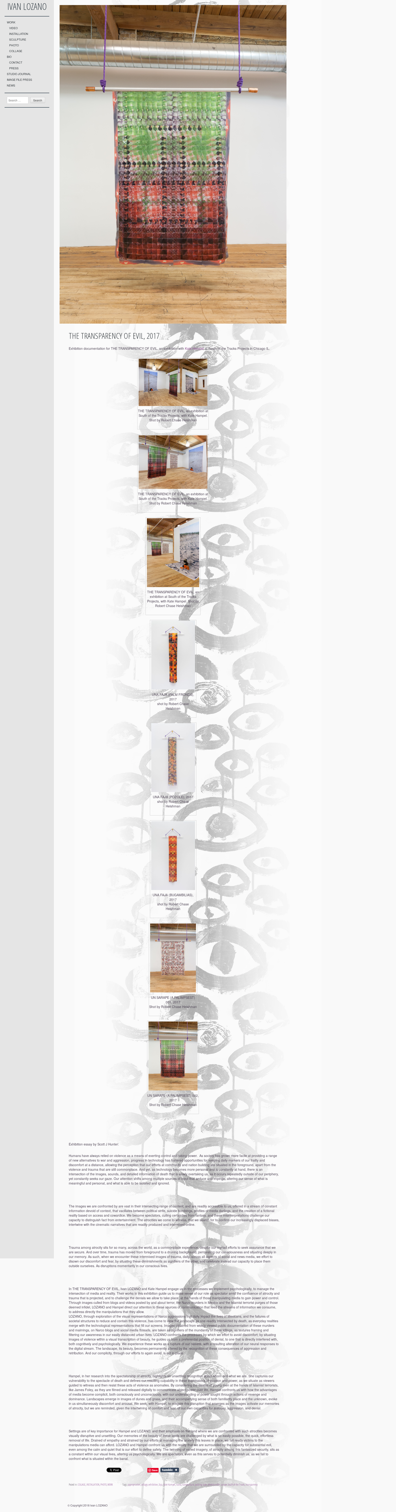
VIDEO (13, 28)
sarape (224, 1485)
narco (178, 1485)
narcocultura (188, 1485)
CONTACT (15, 62)
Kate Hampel (194, 348)
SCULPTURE (17, 39)
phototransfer (214, 1485)
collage (144, 1485)
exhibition (153, 1485)
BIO (9, 57)
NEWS (11, 85)
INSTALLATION (18, 34)
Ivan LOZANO (27, 6)
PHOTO (14, 45)
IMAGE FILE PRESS (19, 79)
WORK (11, 22)
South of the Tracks (236, 1485)
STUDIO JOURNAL (19, 74)
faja (160, 1485)
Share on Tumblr (170, 1470)
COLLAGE (15, 51)
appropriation (134, 1485)
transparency (252, 1485)
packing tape (201, 1485)
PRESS (14, 68)
